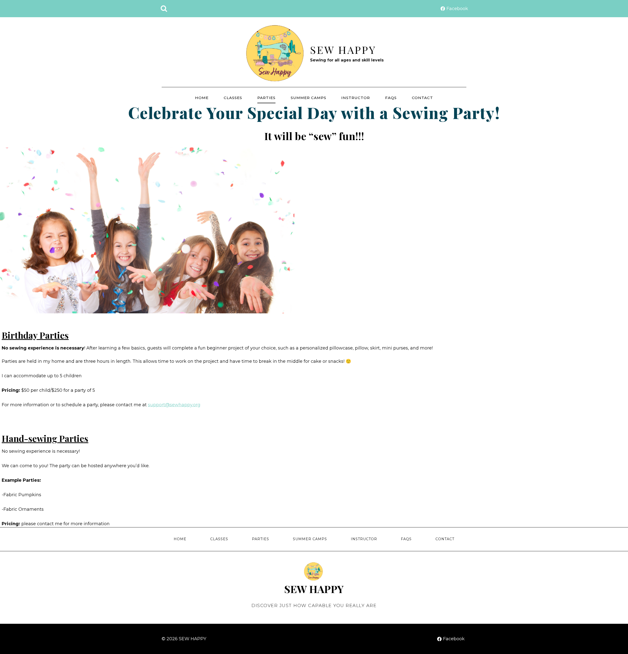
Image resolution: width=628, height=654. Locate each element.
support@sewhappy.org (174, 404)
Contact (422, 97)
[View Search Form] (164, 8)
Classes (233, 97)
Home (202, 97)
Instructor (355, 97)
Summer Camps (308, 97)
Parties (266, 97)
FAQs (391, 97)
